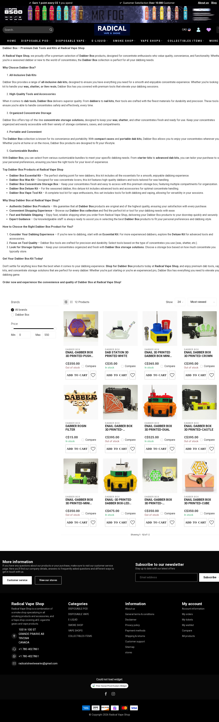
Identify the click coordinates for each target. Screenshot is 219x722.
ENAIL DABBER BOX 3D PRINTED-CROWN (198, 354)
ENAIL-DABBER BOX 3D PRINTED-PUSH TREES (79, 354)
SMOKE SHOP (123, 40)
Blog (214, 2)
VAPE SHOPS (151, 40)
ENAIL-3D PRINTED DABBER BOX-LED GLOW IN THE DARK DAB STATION (118, 501)
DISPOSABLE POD (35, 40)
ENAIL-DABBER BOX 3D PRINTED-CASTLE (198, 427)
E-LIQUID (99, 40)
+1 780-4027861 (29, 649)
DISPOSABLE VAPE (70, 40)
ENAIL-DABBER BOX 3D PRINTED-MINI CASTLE (79, 501)
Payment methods (135, 630)
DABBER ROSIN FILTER (76, 427)
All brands (21, 309)
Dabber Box (22, 314)
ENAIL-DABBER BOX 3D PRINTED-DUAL (158, 427)
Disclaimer (131, 619)
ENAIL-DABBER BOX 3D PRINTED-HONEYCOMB (158, 501)
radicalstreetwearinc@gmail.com (38, 663)
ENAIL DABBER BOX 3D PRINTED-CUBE (197, 501)
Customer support (135, 641)
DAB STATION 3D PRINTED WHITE (116, 354)
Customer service (17, 580)
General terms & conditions (139, 614)
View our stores (48, 580)
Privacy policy (132, 625)
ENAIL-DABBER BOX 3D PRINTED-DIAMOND (118, 427)
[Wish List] (208, 29)
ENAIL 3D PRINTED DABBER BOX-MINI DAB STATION (157, 354)
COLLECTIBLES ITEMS (185, 40)
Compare (90, 366)
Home (11, 40)
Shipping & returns (135, 636)
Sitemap (129, 647)
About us (203, 2)
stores (128, 652)
